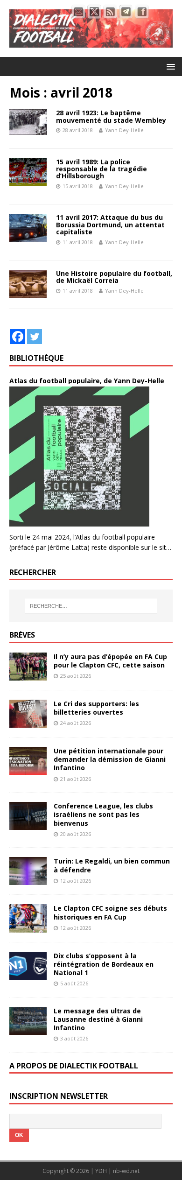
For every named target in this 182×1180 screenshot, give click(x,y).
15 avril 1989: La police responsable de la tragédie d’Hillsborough (101, 169)
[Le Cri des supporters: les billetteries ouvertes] (28, 722)
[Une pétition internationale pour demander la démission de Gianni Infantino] (28, 769)
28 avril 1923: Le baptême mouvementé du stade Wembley (111, 116)
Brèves (22, 635)
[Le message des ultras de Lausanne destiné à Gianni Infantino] (28, 1029)
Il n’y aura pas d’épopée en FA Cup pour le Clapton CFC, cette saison (110, 660)
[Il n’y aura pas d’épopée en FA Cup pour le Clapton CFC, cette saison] (28, 675)
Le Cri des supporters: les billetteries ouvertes (96, 707)
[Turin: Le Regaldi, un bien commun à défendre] (28, 879)
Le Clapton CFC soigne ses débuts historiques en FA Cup (110, 912)
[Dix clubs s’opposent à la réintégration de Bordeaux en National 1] (28, 973)
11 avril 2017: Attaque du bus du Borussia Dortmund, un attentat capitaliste (110, 224)
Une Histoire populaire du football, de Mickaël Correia (114, 277)
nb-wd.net (126, 1171)
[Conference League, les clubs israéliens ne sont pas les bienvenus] (28, 824)
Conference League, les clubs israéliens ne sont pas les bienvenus (103, 814)
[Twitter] (34, 336)
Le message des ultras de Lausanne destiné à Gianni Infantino (98, 1019)
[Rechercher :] (91, 606)
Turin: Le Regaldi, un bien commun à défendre (112, 865)
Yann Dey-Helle (124, 129)
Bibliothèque (36, 358)
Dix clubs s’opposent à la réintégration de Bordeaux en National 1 (104, 964)
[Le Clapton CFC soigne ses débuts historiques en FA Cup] (28, 926)
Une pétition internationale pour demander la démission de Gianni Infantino (110, 759)
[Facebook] (17, 336)
